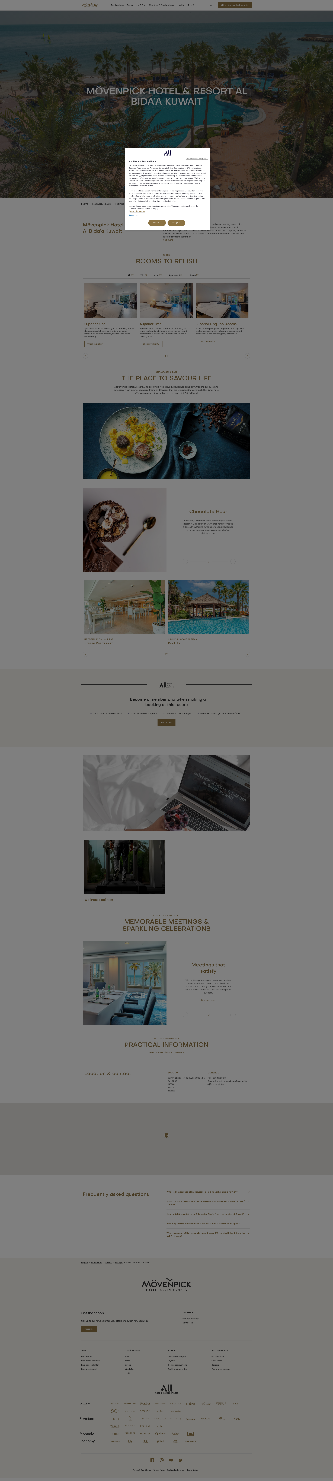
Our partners (133, 215)
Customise (157, 223)
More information (137, 211)
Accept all (176, 223)
